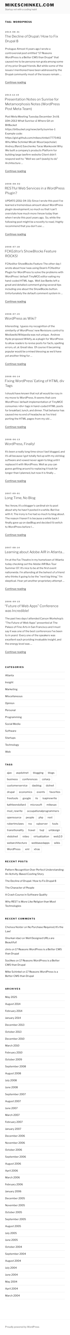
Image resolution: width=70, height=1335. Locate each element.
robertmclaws (15, 823)
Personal (10, 710)
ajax (9, 772)
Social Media (12, 723)
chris (8, 949)
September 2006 (15, 1156)
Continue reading (15, 82)
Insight (9, 682)
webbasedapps (40, 842)
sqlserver (42, 823)
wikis (57, 842)
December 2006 (15, 1135)
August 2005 (13, 1226)
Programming (13, 717)
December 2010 (14, 1038)
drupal (11, 792)
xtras (37, 849)
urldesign (54, 830)
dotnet (50, 785)
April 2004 (11, 1288)
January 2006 (13, 1191)
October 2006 (13, 1149)
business (12, 779)
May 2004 (11, 1281)
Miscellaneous (14, 696)
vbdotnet (12, 836)
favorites (54, 792)
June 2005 (11, 1239)
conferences (30, 779)
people (30, 817)
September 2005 (15, 1219)
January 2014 (13, 1017)
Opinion (9, 703)
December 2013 (14, 1024)
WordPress (14, 849)
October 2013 (13, 1031)
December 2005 (15, 1198)
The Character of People (19, 887)
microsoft (36, 804)
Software (10, 730)
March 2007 (12, 1115)
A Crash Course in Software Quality (26, 894)
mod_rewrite (15, 811)
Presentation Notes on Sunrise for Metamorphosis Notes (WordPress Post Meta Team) (32, 104)
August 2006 (13, 1163)
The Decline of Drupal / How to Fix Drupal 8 (30, 880)
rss (30, 823)
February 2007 (14, 1122)
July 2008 (11, 1080)
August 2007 (13, 1101)
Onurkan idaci (13, 938)
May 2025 (11, 997)
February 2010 (13, 1052)
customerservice (17, 785)
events (41, 792)
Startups (10, 737)
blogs (51, 772)
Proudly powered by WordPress (22, 1326)
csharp (46, 779)
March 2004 (12, 1295)
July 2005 (11, 1233)
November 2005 (15, 1205)
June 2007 (11, 1108)
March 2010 (12, 1045)
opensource (14, 817)
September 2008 (15, 1066)
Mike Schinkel (13, 971)
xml (27, 849)
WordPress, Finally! (20, 444)
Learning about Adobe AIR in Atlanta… (34, 552)
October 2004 (13, 1246)
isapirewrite (49, 798)
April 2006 (11, 1170)
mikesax (52, 804)
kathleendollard (16, 804)
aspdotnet (22, 772)
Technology (12, 744)
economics (25, 792)
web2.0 (58, 836)
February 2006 (14, 1184)
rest (50, 817)
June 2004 (11, 1274)
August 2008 (13, 1073)
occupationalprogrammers (43, 811)
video (25, 836)
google (27, 798)
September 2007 (15, 1094)
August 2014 (13, 1004)
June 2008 (11, 1087)
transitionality (15, 830)
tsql (42, 830)
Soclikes (10, 960)
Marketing (11, 689)
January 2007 (13, 1128)
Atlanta (9, 675)
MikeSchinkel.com (29, 5)
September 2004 (15, 1253)
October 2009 (13, 1059)
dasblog (36, 785)
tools (55, 823)
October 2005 (13, 1212)
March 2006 (12, 1177)
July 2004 (11, 1267)
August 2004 (13, 1260)
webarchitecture (17, 842)
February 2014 (13, 1010)
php (41, 817)
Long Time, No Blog (20, 498)
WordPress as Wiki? (20, 318)
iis (36, 798)
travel (31, 830)
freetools (12, 798)
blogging (38, 772)
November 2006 (15, 1142)
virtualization (41, 836)
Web (8, 751)
